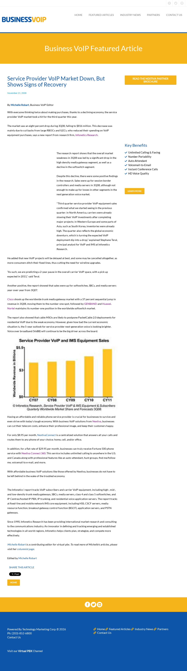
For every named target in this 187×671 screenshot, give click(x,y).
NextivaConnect (46, 435)
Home (78, 14)
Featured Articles (101, 14)
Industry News (130, 14)
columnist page (25, 549)
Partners (153, 14)
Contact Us (174, 14)
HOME (13, 582)
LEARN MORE (135, 191)
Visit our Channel (25, 651)
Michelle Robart (16, 544)
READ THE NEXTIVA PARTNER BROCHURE (150, 80)
